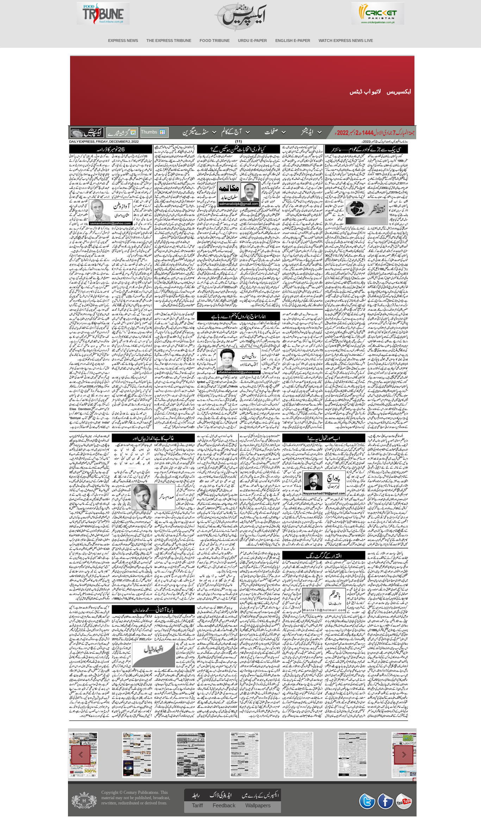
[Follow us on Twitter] (367, 801)
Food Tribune (215, 40)
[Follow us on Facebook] (385, 801)
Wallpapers (258, 805)
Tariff (198, 805)
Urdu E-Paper (252, 40)
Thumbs (149, 132)
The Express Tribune (168, 40)
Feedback (225, 805)
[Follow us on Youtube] (404, 801)
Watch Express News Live (346, 40)
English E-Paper (292, 40)
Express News (123, 40)
